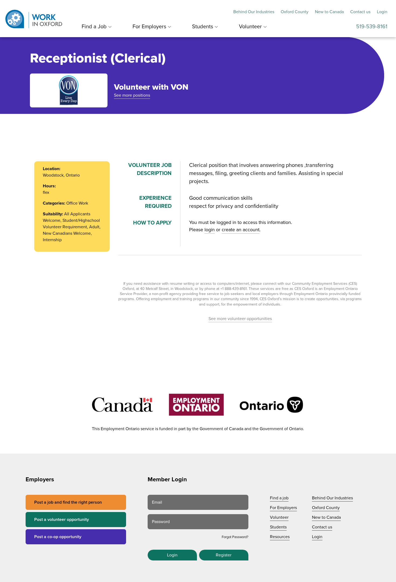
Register (223, 555)
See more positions (132, 95)
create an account (240, 230)
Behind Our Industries (253, 12)
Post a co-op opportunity (57, 536)
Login (382, 12)
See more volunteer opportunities (240, 318)
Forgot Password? (235, 537)
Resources (280, 536)
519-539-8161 (371, 26)
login (209, 230)
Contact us (360, 12)
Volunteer (250, 26)
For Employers (149, 26)
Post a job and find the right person (68, 502)
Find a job (279, 498)
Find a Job (94, 26)
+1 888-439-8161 (233, 288)
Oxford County (294, 12)
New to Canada (329, 12)
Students (202, 26)
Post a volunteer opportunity (61, 519)
